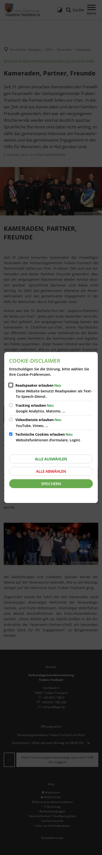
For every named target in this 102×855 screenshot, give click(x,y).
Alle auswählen (51, 458)
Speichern (51, 483)
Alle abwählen (51, 471)
